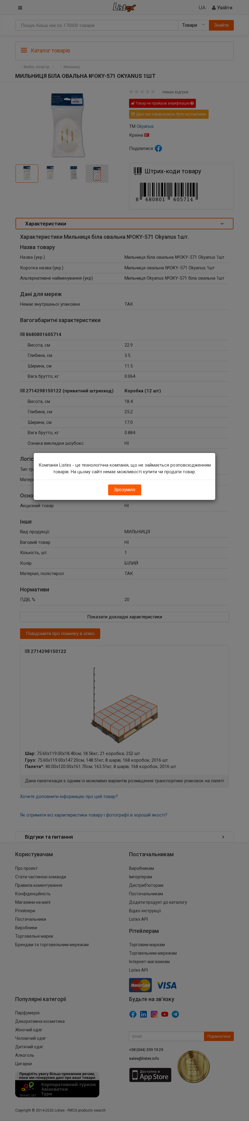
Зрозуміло (124, 489)
